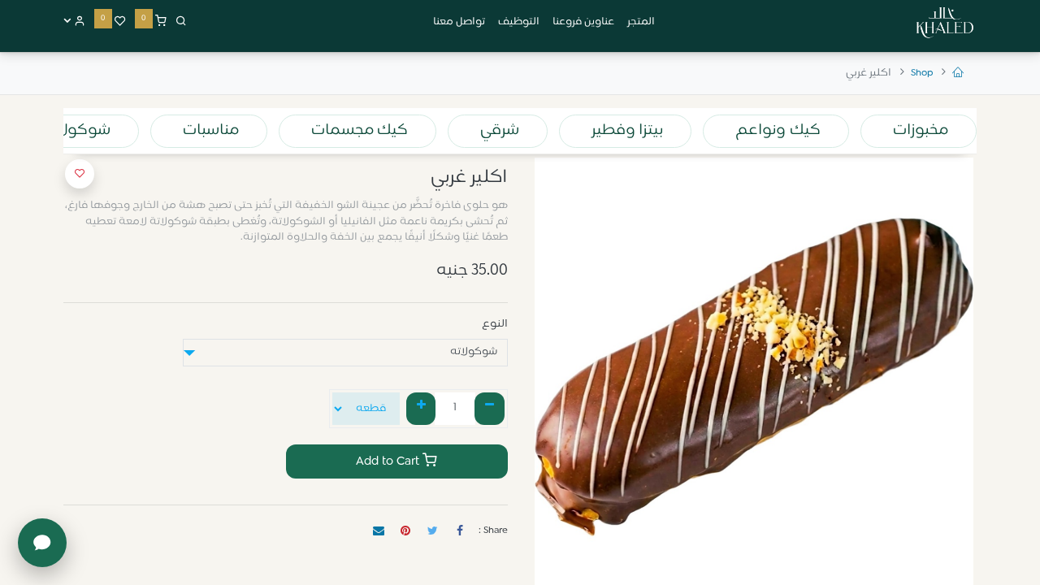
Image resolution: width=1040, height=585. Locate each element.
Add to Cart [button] (389, 461)
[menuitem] (641, 22)
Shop (922, 73)
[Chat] (42, 542)
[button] (79, 173)
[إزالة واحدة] (489, 408)
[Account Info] (74, 22)
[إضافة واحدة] (421, 408)
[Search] (181, 22)
